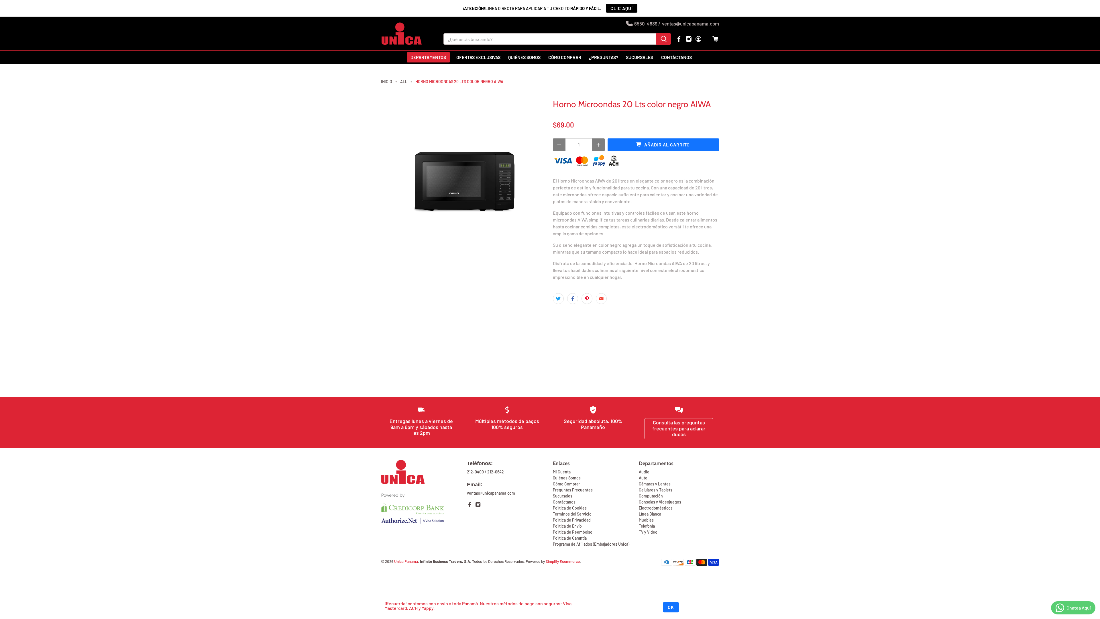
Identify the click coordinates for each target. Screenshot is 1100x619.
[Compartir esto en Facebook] (572, 298)
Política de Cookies (570, 508)
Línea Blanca (650, 514)
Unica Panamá (406, 561)
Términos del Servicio (572, 514)
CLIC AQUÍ (621, 8)
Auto (643, 477)
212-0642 (495, 471)
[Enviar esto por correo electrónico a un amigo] (601, 298)
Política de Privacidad (572, 520)
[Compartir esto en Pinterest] (587, 298)
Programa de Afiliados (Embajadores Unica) (591, 544)
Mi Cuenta (562, 471)
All (403, 82)
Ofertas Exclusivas (478, 57)
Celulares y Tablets (655, 489)
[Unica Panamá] (402, 33)
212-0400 (475, 471)
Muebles (646, 520)
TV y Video (648, 532)
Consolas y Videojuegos (660, 501)
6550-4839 (645, 23)
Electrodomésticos (656, 508)
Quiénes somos (524, 57)
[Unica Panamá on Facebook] (679, 39)
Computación (651, 495)
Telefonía (647, 526)
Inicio (386, 82)
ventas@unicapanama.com (690, 23)
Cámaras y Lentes (655, 483)
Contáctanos (676, 57)
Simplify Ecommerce (563, 561)
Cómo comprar (564, 57)
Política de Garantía (570, 538)
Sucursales (639, 57)
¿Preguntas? (603, 57)
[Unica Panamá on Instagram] (688, 39)
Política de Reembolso (572, 532)
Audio (644, 471)
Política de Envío (567, 526)
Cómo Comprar (566, 483)
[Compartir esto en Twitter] (558, 298)
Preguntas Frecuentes (573, 489)
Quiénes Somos (567, 477)
